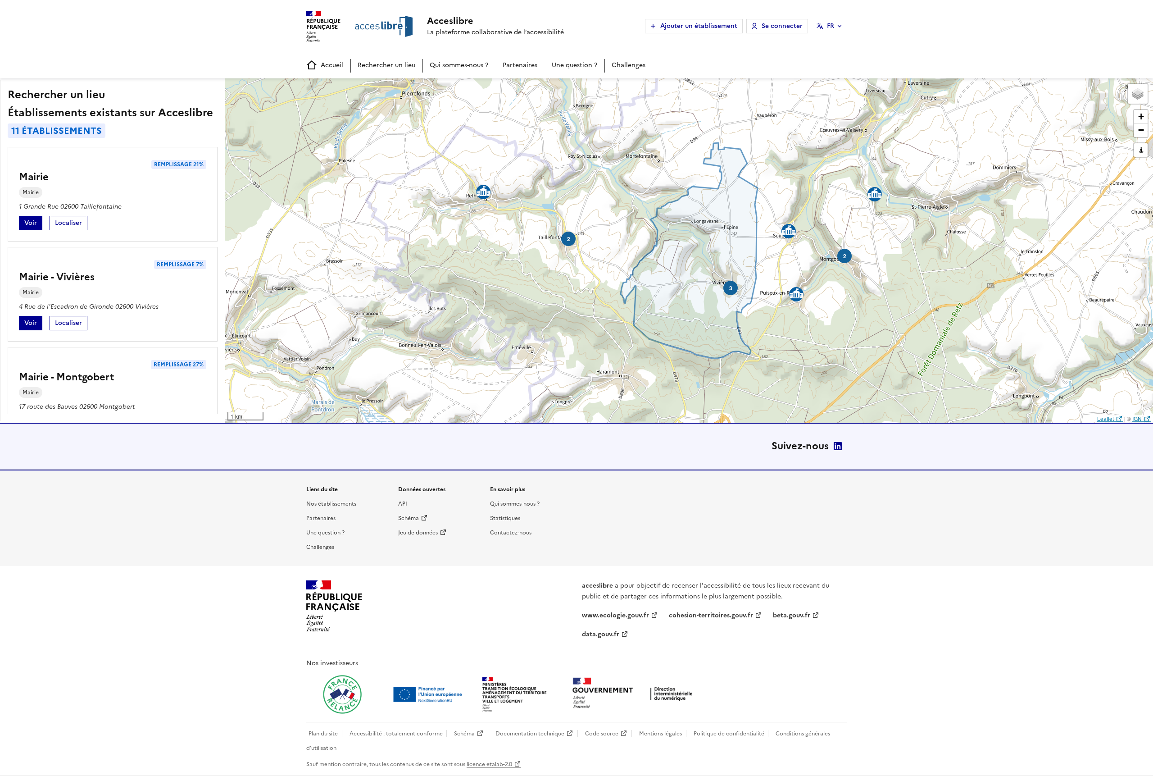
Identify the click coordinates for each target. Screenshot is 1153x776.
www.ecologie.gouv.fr (615, 615)
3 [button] (730, 288)
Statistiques (505, 518)
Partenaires (520, 65)
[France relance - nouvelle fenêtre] (342, 694)
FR (830, 26)
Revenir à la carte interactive (296, 89)
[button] (1138, 94)
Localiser (71, 224)
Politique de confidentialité (729, 734)
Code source (601, 734)
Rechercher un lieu (386, 65)
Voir (33, 224)
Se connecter (782, 26)
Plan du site (323, 734)
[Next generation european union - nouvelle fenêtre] (429, 694)
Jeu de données (418, 533)
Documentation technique (529, 734)
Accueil (332, 65)
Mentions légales (660, 734)
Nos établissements (331, 504)
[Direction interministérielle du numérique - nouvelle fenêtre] (634, 693)
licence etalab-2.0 (489, 764)
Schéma (408, 518)
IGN (1137, 418)
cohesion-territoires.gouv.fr (711, 615)
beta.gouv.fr (791, 615)
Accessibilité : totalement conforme (396, 734)
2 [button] (844, 256)
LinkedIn (838, 446)
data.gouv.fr (600, 634)
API (402, 504)
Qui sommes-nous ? (459, 65)
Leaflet (1105, 418)
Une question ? (574, 65)
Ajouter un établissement (698, 26)
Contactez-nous (510, 533)
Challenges (628, 65)
